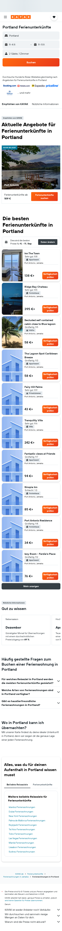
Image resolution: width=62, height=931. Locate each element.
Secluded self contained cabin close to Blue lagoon (39, 321)
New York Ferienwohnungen (23, 816)
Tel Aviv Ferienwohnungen (22, 829)
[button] (5, 17)
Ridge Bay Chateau (36, 286)
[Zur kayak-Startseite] (21, 17)
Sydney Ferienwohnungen (22, 851)
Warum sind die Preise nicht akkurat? (25, 921)
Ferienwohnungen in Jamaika (15, 877)
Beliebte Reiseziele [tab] (17, 784)
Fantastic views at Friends (39, 453)
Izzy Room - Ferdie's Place (39, 553)
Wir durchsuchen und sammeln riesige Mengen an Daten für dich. (26, 916)
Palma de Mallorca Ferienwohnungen (27, 820)
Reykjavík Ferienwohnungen (23, 825)
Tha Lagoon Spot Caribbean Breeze (41, 355)
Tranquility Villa (33, 420)
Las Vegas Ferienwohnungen (23, 838)
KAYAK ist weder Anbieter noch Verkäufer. (28, 909)
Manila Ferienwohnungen (21, 842)
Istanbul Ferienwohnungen (22, 807)
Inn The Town (32, 253)
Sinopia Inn (30, 487)
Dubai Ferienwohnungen (21, 811)
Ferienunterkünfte (35, 874)
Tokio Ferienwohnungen (21, 833)
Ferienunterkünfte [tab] (42, 784)
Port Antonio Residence (38, 520)
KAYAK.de (19, 874)
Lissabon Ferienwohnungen (22, 847)
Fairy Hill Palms (33, 386)
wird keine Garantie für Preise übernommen (23, 900)
